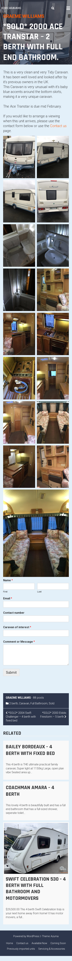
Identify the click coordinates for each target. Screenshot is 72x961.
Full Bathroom (39, 703)
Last (39, 591)
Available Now (39, 943)
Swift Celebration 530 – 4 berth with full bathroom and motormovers (36, 889)
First (5, 591)
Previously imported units (21, 948)
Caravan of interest (17, 627)
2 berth (13, 703)
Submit (11, 672)
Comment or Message (19, 641)
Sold (51, 703)
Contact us (58, 126)
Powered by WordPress (26, 936)
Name (8, 580)
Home (9, 943)
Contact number (13, 612)
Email (7, 598)
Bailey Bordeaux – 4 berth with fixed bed (30, 750)
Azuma (55, 936)
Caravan (24, 703)
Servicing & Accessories (51, 948)
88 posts (38, 697)
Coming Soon (58, 943)
